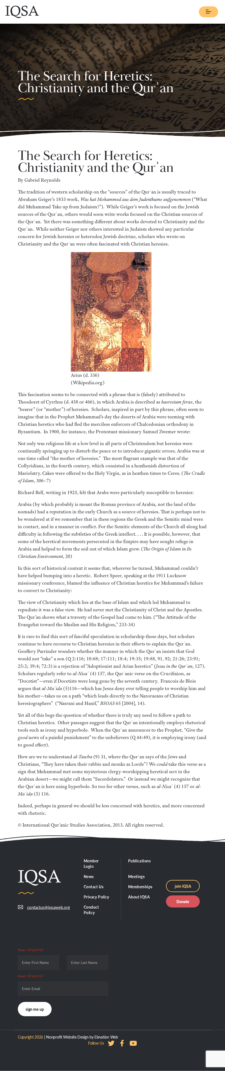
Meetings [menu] (136, 876)
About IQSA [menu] (139, 897)
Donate (182, 901)
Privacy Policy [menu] (96, 897)
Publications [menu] (139, 860)
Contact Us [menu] (93, 886)
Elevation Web (106, 1037)
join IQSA (183, 886)
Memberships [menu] (140, 886)
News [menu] (89, 876)
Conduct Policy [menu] (91, 909)
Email (31, 975)
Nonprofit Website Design (67, 1037)
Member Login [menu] (91, 863)
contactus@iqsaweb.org (48, 907)
